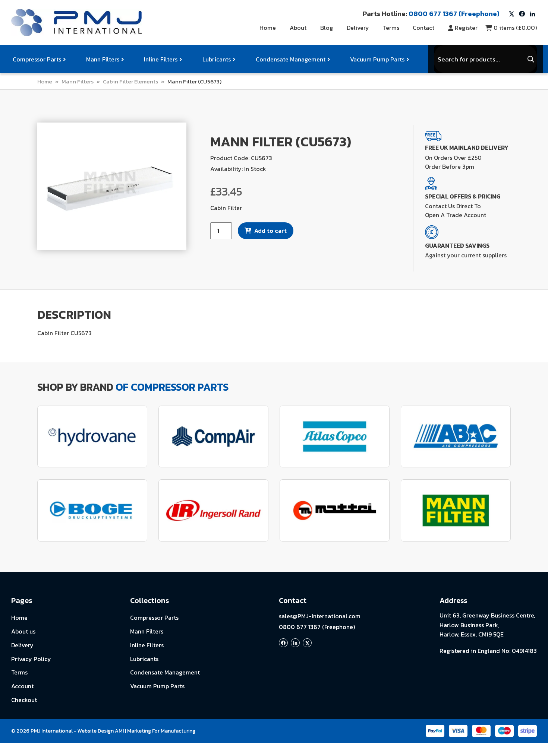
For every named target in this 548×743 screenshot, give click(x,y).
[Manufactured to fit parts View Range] (92, 510)
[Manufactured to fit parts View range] (92, 437)
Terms (391, 27)
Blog (326, 27)
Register (466, 27)
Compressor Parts (37, 59)
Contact (423, 27)
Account (22, 686)
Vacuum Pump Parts (377, 59)
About (298, 27)
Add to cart (270, 230)
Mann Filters (102, 59)
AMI (119, 731)
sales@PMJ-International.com (319, 616)
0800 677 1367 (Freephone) (317, 626)
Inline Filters (160, 59)
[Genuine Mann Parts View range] (456, 510)
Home (267, 27)
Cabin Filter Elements (130, 81)
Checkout (24, 699)
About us (23, 631)
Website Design (96, 731)
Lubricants (216, 59)
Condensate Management (290, 59)
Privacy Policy (31, 658)
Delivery (358, 27)
